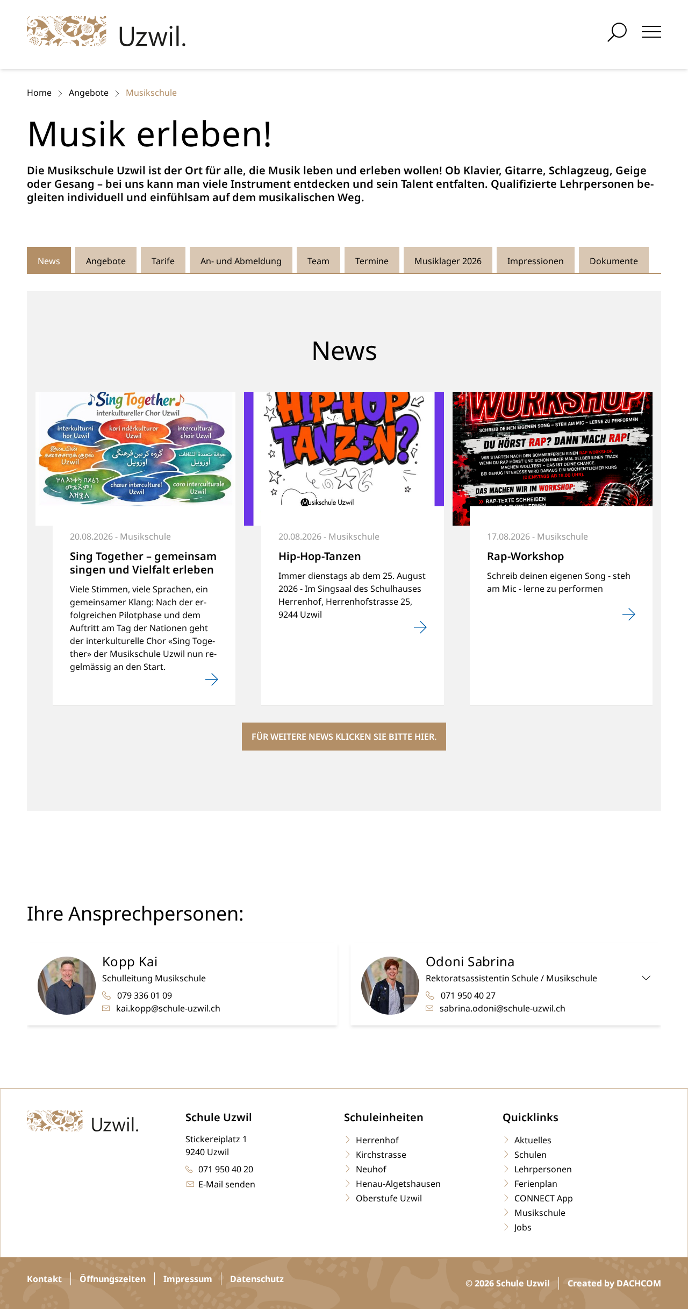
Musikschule (151, 92)
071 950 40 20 (225, 1169)
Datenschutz (257, 1279)
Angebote (89, 92)
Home (39, 92)
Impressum (187, 1279)
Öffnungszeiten (113, 1279)
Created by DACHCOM (614, 1283)
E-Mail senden (226, 1184)
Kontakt (44, 1279)
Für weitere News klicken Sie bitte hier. (344, 736)
